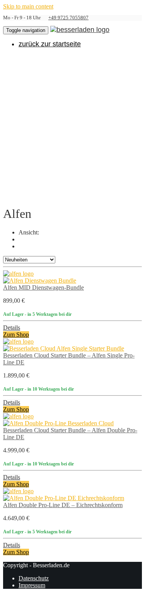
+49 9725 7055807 (68, 17)
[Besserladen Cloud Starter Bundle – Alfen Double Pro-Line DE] (58, 423)
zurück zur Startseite (50, 44)
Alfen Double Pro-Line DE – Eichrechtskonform (63, 505)
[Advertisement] (72, 126)
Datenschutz (34, 578)
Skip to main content (28, 6)
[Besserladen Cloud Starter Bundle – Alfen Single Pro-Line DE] (63, 348)
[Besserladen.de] (79, 29)
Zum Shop (16, 334)
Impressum (32, 585)
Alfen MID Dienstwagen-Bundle (43, 287)
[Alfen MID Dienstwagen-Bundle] (39, 280)
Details (11, 327)
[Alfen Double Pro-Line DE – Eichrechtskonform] (63, 498)
